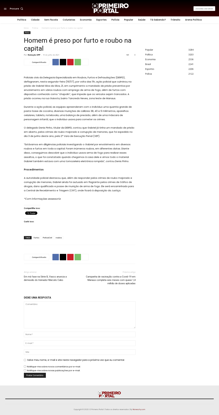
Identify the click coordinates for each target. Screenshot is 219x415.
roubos (59, 237)
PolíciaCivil (47, 237)
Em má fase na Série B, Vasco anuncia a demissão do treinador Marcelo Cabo (45, 278)
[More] (85, 62)
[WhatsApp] (78, 62)
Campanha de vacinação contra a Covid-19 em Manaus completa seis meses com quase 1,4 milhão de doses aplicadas (110, 280)
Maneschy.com (139, 409)
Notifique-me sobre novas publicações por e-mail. (53, 370)
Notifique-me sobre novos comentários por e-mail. (54, 366)
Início (26, 28)
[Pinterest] (70, 62)
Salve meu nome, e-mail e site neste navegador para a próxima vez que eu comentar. (76, 360)
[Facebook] (55, 62)
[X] (63, 62)
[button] (17, 8)
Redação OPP (34, 55)
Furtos (36, 237)
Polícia (35, 28)
